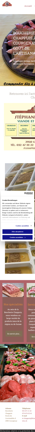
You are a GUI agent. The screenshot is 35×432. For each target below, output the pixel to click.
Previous (2, 49)
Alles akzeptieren (17, 231)
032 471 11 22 (26, 411)
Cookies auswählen (22, 226)
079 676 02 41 (27, 413)
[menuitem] (29, 6)
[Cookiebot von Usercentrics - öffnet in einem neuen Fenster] (25, 193)
